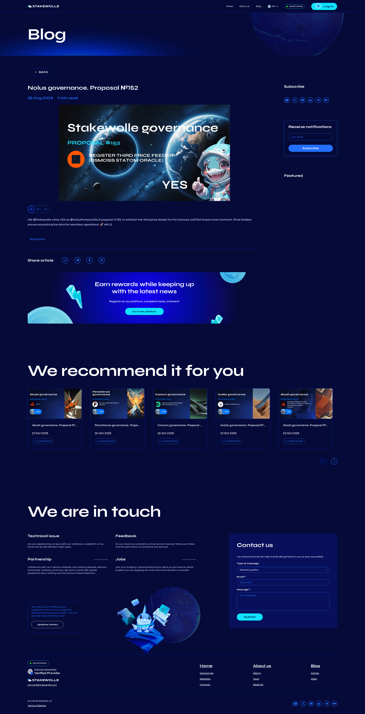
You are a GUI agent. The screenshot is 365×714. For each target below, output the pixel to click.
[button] (276, 6)
